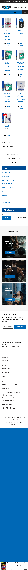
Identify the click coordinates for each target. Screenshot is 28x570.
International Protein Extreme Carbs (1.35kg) (7, 65)
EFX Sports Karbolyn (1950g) (21, 32)
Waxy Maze (13, 150)
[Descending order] (21, 154)
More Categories (7, 187)
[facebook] (3, 408)
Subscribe (19, 326)
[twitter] (7, 408)
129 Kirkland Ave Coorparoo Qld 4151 (14, 392)
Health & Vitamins (8, 180)
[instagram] (10, 408)
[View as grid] (12, 162)
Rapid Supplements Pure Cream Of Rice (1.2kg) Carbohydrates (21, 96)
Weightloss (6, 203)
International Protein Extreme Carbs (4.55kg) (7, 96)
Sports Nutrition (7, 199)
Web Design (8, 422)
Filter (7, 217)
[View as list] (15, 162)
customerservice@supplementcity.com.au (15, 397)
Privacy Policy (19, 422)
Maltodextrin (6, 150)
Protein (4, 195)
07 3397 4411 (12, 395)
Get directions (15, 346)
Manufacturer (7, 184)
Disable (25, 569)
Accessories (6, 172)
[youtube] (14, 408)
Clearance (5, 176)
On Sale (4, 191)
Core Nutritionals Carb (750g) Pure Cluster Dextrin (7, 33)
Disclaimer (13, 424)
